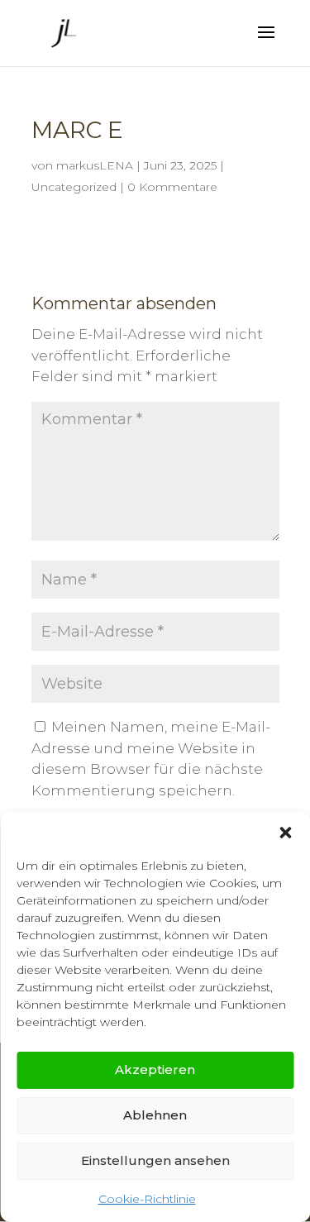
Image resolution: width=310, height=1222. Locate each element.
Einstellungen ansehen (155, 1160)
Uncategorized (74, 186)
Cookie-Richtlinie (147, 1198)
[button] (285, 832)
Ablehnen (155, 1115)
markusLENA (94, 165)
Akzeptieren (155, 1069)
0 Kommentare (172, 186)
